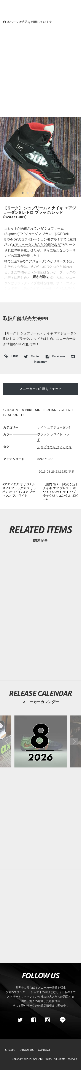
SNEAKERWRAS (43, 1059)
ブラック (43, 434)
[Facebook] (33, 1020)
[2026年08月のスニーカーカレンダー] (40, 741)
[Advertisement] (40, 70)
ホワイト (56, 434)
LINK (13, 357)
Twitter (35, 356)
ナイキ (41, 427)
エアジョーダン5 (58, 427)
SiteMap (10, 1049)
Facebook (58, 356)
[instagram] (47, 1020)
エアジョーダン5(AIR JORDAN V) (36, 244)
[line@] (61, 1020)
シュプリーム (46, 446)
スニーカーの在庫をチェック (40, 389)
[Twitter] (20, 1020)
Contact (44, 1049)
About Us (27, 1049)
